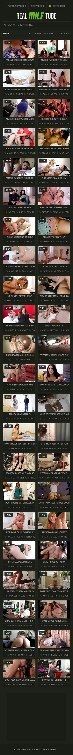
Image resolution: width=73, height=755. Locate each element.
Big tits (13, 65)
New (46, 34)
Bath (28, 360)
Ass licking (54, 183)
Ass (10, 94)
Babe (66, 212)
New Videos (37, 6)
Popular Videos (17, 6)
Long (61, 34)
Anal (46, 65)
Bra (30, 625)
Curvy (23, 65)
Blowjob (30, 94)
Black (45, 153)
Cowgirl (30, 212)
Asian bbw (24, 242)
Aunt (31, 596)
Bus (65, 65)
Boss (32, 478)
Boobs (19, 124)
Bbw (21, 153)
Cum (22, 183)
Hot (31, 34)
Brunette (63, 566)
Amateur (46, 124)
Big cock (57, 271)
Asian (12, 242)
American (54, 330)
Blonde (65, 360)
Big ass (64, 94)
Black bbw (64, 153)
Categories (59, 6)
